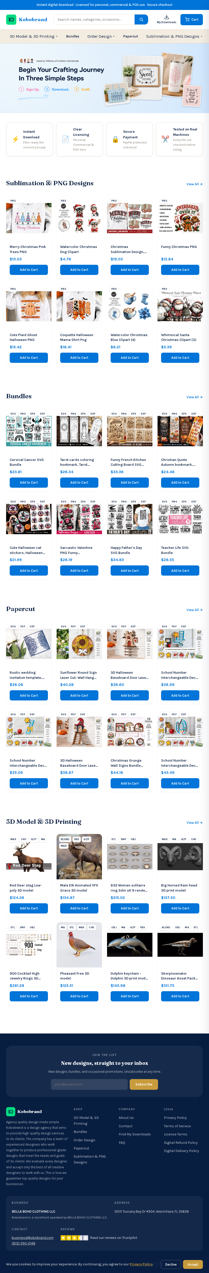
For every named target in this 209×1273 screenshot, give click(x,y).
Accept (193, 1264)
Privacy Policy (175, 1118)
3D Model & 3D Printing (32, 36)
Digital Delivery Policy (181, 1151)
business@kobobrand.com (33, 1238)
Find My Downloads (135, 1134)
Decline (171, 1264)
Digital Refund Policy (181, 1143)
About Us (126, 1118)
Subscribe (143, 1084)
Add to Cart (29, 270)
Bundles (72, 36)
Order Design (99, 36)
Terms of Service (177, 1126)
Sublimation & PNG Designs (172, 36)
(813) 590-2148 (23, 1243)
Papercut (130, 36)
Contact (126, 1126)
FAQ (122, 1143)
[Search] (141, 19)
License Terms (175, 1134)
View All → (195, 184)
